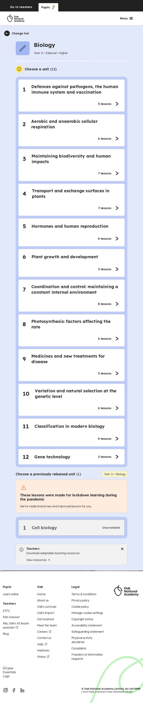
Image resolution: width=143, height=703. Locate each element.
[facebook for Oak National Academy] (14, 690)
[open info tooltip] (19, 69)
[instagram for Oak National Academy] (5, 690)
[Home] (15, 18)
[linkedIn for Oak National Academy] (22, 690)
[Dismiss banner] (122, 549)
